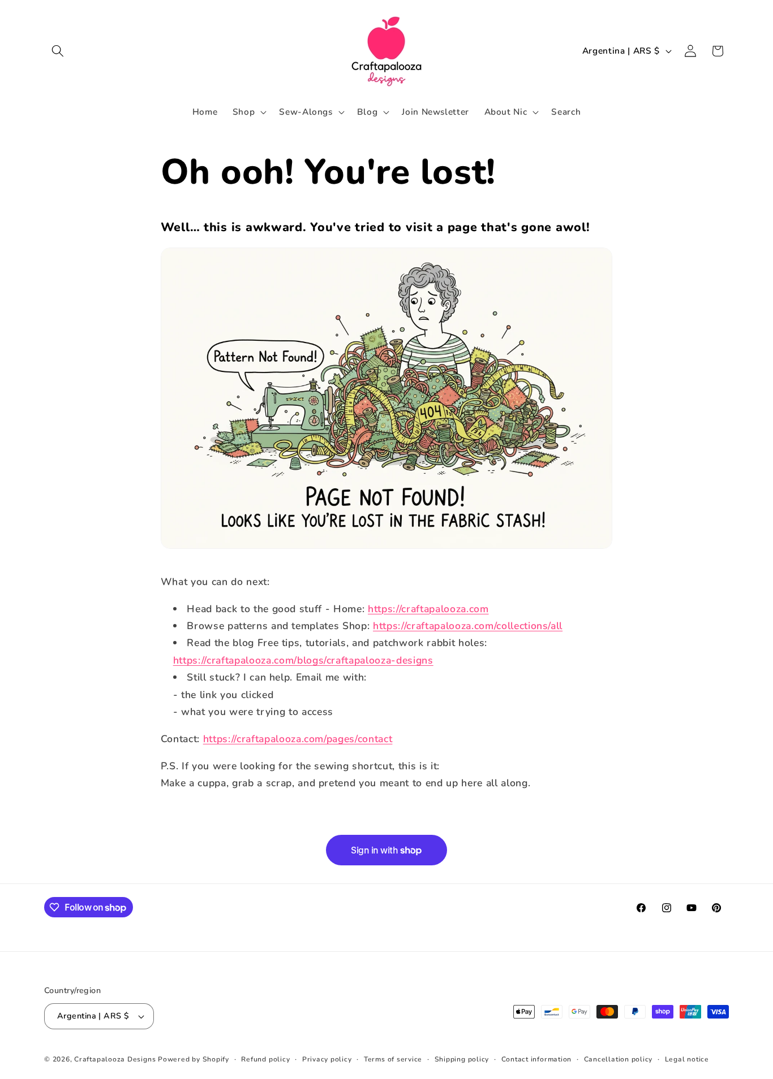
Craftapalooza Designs (115, 1059)
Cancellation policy (618, 1059)
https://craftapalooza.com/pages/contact (298, 739)
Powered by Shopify (193, 1059)
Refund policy (265, 1059)
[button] (57, 50)
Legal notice (687, 1059)
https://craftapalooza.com (428, 609)
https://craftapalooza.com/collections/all (467, 625)
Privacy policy (327, 1059)
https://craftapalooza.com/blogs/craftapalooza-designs (303, 660)
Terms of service (393, 1059)
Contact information (536, 1059)
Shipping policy (462, 1059)
